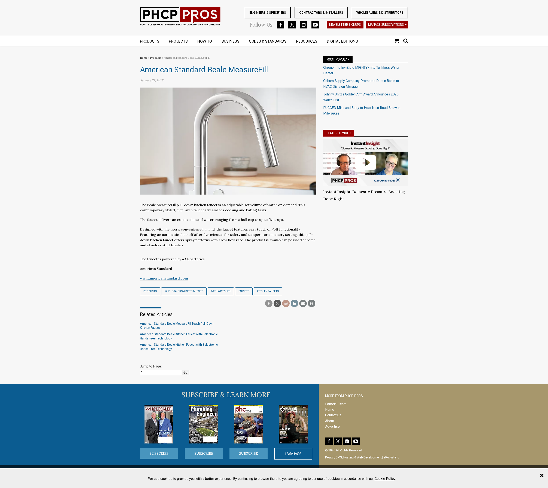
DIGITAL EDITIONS (342, 41)
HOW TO (204, 41)
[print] (311, 304)
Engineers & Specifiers (267, 12)
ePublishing (391, 457)
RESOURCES (306, 41)
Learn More (293, 453)
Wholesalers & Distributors (379, 12)
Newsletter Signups (345, 24)
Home (143, 57)
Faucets (243, 291)
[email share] (303, 304)
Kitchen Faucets (268, 291)
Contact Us (333, 415)
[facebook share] (269, 304)
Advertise (332, 426)
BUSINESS (230, 41)
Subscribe (159, 453)
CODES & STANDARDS (267, 41)
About (329, 421)
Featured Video (338, 133)
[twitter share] (277, 304)
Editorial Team (335, 404)
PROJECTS (178, 41)
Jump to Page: (151, 366)
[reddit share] (286, 304)
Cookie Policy (385, 479)
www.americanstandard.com (164, 278)
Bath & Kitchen (221, 291)
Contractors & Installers (321, 12)
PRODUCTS (149, 41)
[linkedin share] (294, 304)
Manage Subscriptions (386, 24)
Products (155, 57)
